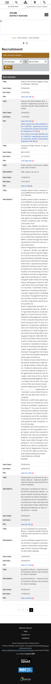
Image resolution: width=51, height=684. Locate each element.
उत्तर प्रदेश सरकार (13, 6)
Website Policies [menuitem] (25, 628)
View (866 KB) (26, 161)
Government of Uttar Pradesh (36, 6)
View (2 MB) (26, 186)
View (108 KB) (26, 598)
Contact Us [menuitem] (25, 635)
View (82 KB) (26, 524)
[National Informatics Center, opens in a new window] (25, 670)
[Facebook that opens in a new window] (23, 43)
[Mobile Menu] (46, 15)
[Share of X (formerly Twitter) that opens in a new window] (26, 43)
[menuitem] (7, 2)
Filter (9, 67)
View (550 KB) (26, 97)
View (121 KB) (26, 565)
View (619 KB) (26, 473)
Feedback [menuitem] (25, 638)
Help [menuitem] (25, 631)
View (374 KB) (26, 121)
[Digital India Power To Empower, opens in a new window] (25, 679)
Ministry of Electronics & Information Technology (18, 650)
